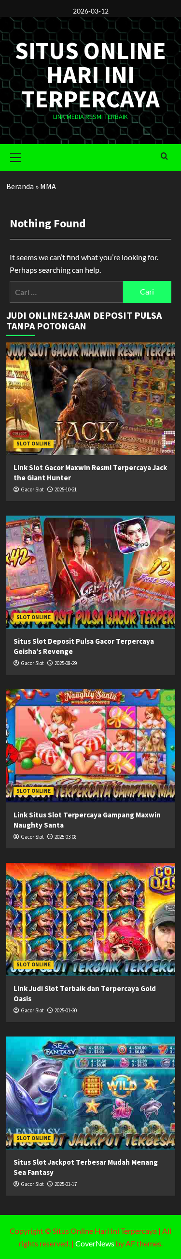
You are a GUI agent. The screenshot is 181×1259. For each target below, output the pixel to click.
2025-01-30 (66, 1010)
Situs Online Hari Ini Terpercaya (90, 74)
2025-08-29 (66, 663)
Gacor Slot (32, 489)
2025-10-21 (66, 489)
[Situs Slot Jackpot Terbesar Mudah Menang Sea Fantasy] (90, 1093)
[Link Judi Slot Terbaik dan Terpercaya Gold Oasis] (90, 919)
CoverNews (94, 1243)
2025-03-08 (66, 836)
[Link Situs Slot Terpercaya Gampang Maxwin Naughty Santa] (90, 745)
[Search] (164, 156)
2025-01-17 (66, 1184)
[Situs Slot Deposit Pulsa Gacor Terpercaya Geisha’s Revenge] (90, 572)
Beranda (20, 186)
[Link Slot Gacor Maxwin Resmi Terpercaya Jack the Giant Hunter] (90, 398)
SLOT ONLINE (33, 443)
